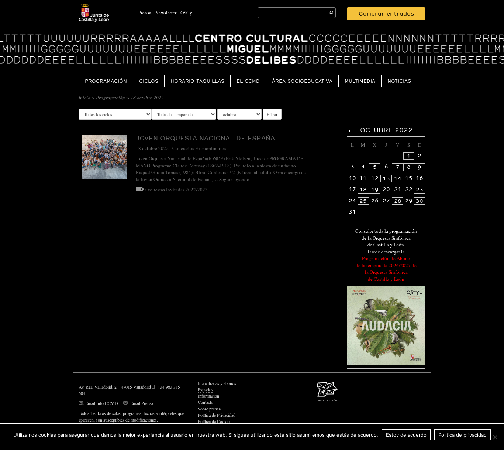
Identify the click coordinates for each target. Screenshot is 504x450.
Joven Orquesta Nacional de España (205, 138)
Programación (106, 81)
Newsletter (165, 12)
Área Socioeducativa (302, 81)
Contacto (205, 402)
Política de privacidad (462, 435)
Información (208, 396)
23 (419, 189)
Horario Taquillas (197, 81)
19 (375, 189)
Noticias (399, 81)
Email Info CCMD (101, 403)
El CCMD (248, 81)
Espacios (205, 389)
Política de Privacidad (216, 415)
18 (363, 189)
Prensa (144, 12)
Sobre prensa (209, 409)
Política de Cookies (214, 421)
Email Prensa (141, 403)
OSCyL (187, 12)
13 (386, 178)
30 (419, 201)
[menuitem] (106, 81)
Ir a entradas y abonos (217, 383)
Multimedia (360, 81)
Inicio (84, 97)
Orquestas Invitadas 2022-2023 (176, 189)
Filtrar (272, 114)
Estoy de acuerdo (406, 435)
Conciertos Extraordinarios (199, 148)
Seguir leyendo (234, 179)
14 (397, 178)
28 (397, 201)
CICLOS (148, 81)
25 (363, 201)
